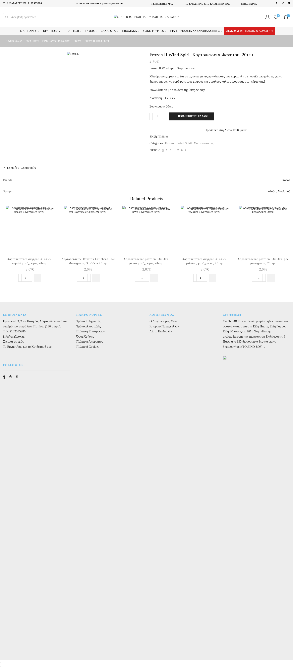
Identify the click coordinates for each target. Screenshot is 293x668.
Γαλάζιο (271, 191)
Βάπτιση (73, 30)
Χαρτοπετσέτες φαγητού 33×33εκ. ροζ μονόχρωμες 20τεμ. (263, 261)
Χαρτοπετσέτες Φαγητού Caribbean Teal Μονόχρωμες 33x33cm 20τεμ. (88, 261)
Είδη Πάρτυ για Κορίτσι (56, 40)
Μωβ (281, 191)
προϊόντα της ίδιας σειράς (188, 90)
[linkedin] (178, 149)
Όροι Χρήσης (85, 336)
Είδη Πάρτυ (28, 30)
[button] (37, 278)
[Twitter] (159, 149)
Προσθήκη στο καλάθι (193, 116)
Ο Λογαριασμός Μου (163, 321)
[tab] (21, 167)
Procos (286, 180)
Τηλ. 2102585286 (14, 331)
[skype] (185, 149)
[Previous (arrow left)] (0, 666)
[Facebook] (276, 3)
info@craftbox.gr (14, 336)
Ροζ (288, 191)
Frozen (77, 40)
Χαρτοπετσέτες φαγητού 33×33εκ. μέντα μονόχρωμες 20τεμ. (146, 261)
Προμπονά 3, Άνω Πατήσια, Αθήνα (25, 321)
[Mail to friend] (174, 149)
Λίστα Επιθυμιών (160, 331)
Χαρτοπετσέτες (203, 143)
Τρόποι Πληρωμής (88, 321)
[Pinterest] (289, 3)
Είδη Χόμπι (254, 331)
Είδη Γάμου (277, 326)
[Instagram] (283, 3)
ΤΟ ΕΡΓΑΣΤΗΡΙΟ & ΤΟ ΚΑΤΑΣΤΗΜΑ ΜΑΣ (207, 4)
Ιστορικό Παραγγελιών (164, 326)
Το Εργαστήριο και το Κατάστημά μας (27, 346)
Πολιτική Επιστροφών (90, 331)
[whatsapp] (182, 149)
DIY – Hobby (51, 30)
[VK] (166, 149)
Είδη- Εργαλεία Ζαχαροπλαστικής (195, 30)
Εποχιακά (129, 30)
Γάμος (89, 30)
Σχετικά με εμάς (13, 341)
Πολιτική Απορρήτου (89, 341)
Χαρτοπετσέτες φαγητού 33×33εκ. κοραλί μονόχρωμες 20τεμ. (29, 261)
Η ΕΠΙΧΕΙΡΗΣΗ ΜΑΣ (162, 4)
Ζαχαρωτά (108, 30)
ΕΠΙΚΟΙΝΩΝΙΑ (249, 4)
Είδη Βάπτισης (232, 331)
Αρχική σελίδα (14, 40)
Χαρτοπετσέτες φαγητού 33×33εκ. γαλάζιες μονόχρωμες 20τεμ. (204, 261)
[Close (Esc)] (0, 662)
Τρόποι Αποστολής (88, 326)
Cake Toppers (153, 30)
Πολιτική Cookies (87, 346)
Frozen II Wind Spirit (97, 40)
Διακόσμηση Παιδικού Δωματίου (249, 30)
